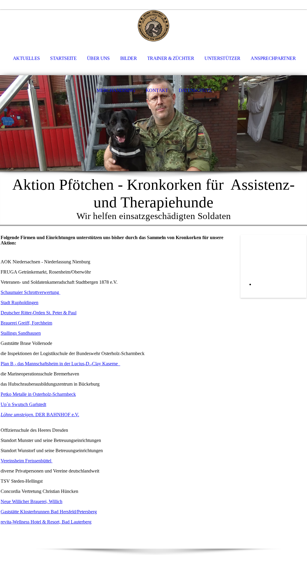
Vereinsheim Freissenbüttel (26, 460)
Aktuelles (26, 58)
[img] (153, 25)
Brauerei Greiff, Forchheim (26, 322)
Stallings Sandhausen (21, 333)
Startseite (63, 58)
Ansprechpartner (273, 58)
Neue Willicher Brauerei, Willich (31, 501)
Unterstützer (222, 58)
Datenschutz (195, 90)
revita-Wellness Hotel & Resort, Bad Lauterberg (46, 521)
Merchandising (116, 90)
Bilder (128, 58)
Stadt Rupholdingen (19, 302)
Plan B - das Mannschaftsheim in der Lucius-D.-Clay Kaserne (60, 363)
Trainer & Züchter (170, 58)
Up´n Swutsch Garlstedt (23, 404)
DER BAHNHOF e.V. (40, 414)
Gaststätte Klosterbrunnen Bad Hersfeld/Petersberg (49, 511)
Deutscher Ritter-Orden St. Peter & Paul (38, 312)
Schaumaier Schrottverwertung (30, 292)
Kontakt (157, 90)
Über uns (98, 58)
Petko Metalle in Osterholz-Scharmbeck (38, 394)
